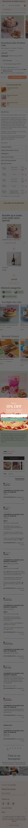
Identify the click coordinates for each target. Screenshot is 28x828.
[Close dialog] (26, 398)
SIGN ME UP (14, 419)
